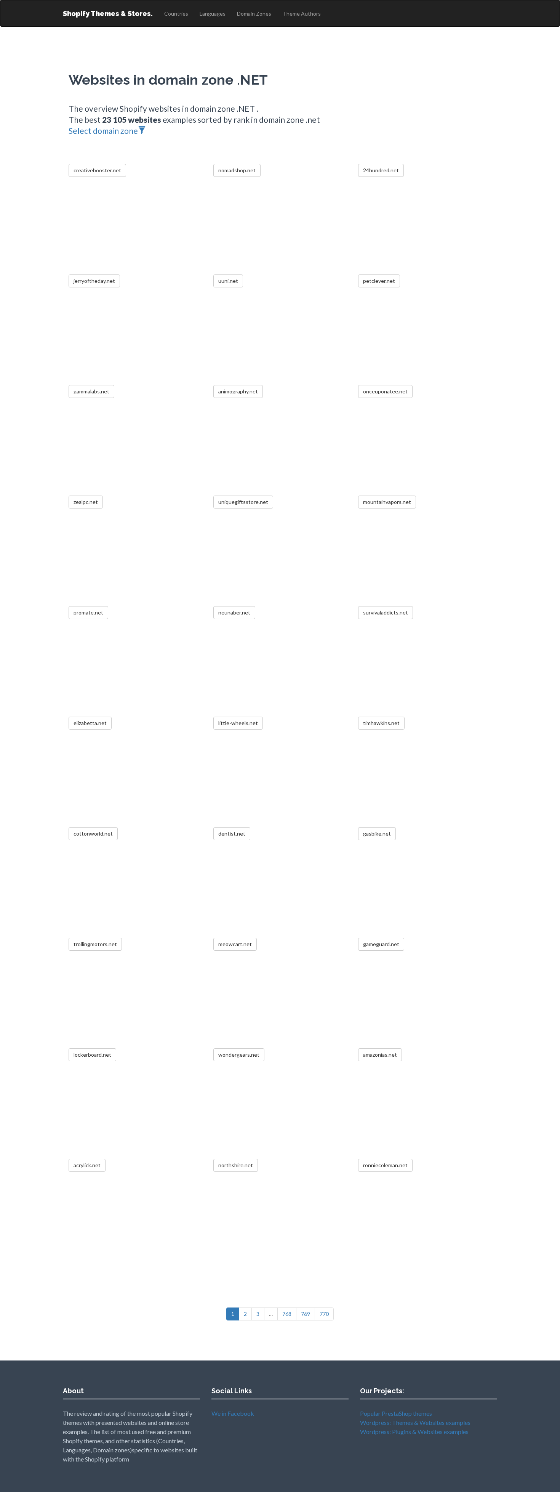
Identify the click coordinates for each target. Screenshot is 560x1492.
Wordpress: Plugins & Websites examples (414, 1431)
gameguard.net (381, 944)
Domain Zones (254, 13)
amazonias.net (380, 1054)
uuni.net (228, 281)
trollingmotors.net (95, 944)
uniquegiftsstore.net (243, 502)
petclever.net (379, 281)
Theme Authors (302, 13)
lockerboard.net (92, 1054)
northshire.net (235, 1165)
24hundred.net (381, 170)
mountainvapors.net (387, 502)
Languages (213, 13)
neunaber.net (234, 612)
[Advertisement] (424, 110)
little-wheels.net (238, 723)
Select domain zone (103, 130)
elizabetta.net (90, 723)
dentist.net (231, 833)
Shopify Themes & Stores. (108, 14)
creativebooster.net (97, 170)
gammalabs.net (91, 391)
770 (324, 1314)
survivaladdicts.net (385, 612)
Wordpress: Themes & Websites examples (415, 1422)
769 (305, 1314)
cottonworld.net (93, 833)
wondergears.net (238, 1054)
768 (286, 1314)
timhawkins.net (381, 723)
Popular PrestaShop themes (396, 1413)
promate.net (88, 612)
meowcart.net (235, 944)
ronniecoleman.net (385, 1165)
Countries (176, 13)
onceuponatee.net (385, 391)
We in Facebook (232, 1413)
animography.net (238, 391)
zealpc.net (86, 502)
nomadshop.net (237, 170)
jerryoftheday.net (94, 281)
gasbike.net (377, 833)
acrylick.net (87, 1165)
